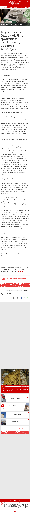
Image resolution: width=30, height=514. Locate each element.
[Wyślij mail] (13, 298)
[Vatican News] (15, 3)
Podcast (26, 7)
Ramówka (29, 7)
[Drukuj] (17, 298)
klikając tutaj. (20, 271)
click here (15, 507)
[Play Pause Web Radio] (24, 7)
